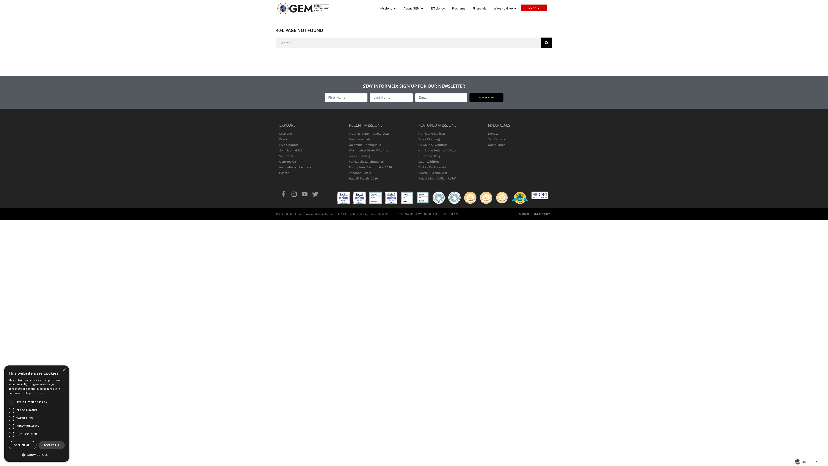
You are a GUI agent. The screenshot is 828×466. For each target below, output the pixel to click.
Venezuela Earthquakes (366, 161)
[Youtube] (304, 194)
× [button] (64, 370)
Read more (38, 393)
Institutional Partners (295, 167)
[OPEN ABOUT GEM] (422, 8)
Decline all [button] (22, 445)
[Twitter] (315, 194)
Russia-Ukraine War (432, 173)
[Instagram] (294, 194)
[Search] (546, 43)
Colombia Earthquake (365, 144)
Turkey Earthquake (432, 167)
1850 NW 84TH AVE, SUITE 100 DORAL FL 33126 (428, 214)
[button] (37, 454)
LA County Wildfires (432, 144)
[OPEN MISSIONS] (394, 8)
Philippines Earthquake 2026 (370, 167)
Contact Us (287, 161)
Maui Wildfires (428, 161)
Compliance (496, 144)
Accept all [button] (52, 445)
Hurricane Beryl (429, 156)
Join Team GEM (290, 150)
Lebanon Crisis (360, 173)
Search (284, 173)
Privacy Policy (541, 213)
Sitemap (524, 213)
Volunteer (286, 156)
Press (283, 139)
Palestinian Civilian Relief (437, 178)
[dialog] (36, 413)
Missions (285, 133)
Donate (493, 133)
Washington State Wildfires (369, 150)
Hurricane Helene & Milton (438, 150)
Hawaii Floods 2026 (363, 178)
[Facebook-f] (283, 194)
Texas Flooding (359, 156)
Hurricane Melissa (431, 133)
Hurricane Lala (360, 139)
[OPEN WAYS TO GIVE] (515, 8)
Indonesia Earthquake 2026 (369, 133)
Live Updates (288, 144)
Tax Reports (496, 139)
